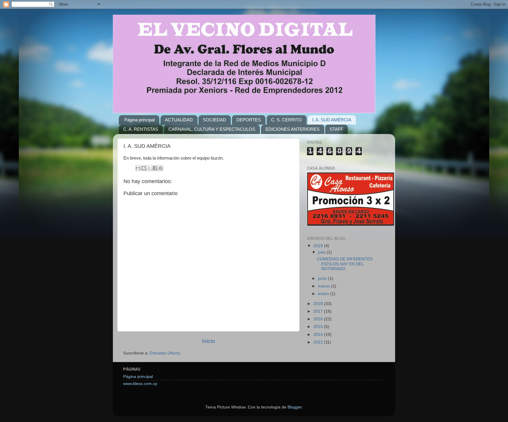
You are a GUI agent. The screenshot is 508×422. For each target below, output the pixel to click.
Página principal (139, 119)
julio (322, 252)
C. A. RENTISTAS (140, 129)
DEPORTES (248, 119)
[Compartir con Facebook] (155, 168)
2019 (318, 246)
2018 (318, 304)
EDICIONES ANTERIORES (292, 129)
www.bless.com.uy (140, 383)
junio (323, 278)
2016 (318, 319)
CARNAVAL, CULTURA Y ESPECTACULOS (211, 129)
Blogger (295, 407)
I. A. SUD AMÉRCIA (331, 119)
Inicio (208, 341)
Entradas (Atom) (165, 353)
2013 (318, 342)
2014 (318, 334)
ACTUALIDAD (179, 119)
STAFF (336, 129)
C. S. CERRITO (286, 119)
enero (324, 294)
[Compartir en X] (149, 168)
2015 (318, 326)
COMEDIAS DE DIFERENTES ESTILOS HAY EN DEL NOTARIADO (344, 264)
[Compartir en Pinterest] (160, 168)
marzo (324, 286)
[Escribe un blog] (144, 168)
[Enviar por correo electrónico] (138, 168)
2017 (318, 311)
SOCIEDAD (214, 119)
